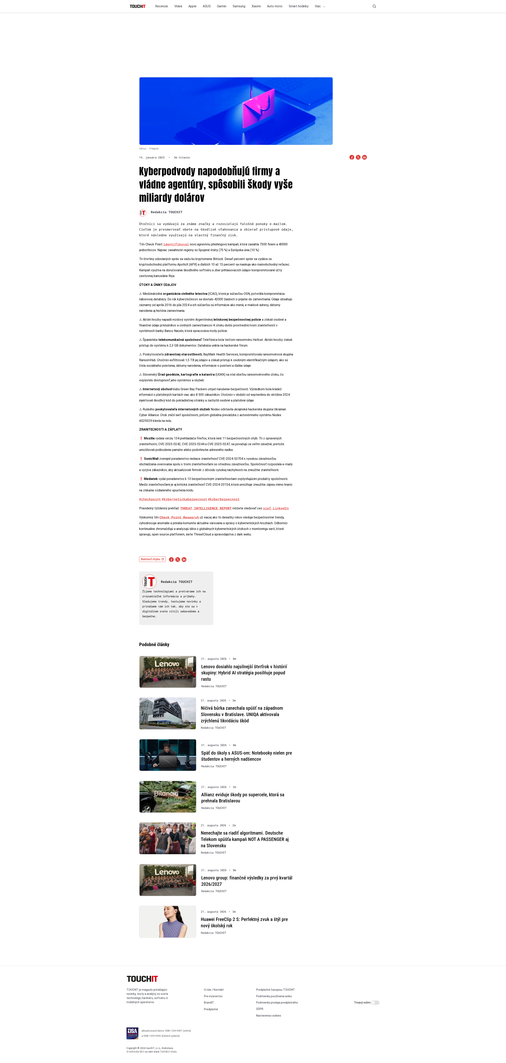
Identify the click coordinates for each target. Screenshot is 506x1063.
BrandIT (209, 1002)
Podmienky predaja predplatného (277, 1002)
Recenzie (161, 6)
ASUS (207, 6)
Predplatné (211, 1009)
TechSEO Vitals (168, 1051)
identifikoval (176, 244)
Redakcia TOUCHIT (166, 212)
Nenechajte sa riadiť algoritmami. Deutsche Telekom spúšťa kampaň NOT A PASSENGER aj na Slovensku (245, 839)
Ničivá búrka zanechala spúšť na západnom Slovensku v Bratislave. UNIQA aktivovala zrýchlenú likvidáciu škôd (242, 714)
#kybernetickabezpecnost (184, 499)
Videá (178, 6)
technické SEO (136, 1051)
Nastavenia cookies (268, 1015)
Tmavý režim (362, 1002)
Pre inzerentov (213, 996)
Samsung (239, 6)
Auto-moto (274, 6)
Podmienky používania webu (274, 996)
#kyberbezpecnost (224, 499)
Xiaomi (256, 6)
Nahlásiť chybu (150, 559)
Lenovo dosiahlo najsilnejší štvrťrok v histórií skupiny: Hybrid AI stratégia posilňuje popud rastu (244, 673)
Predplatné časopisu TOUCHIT (275, 989)
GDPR (259, 1008)
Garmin (221, 6)
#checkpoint (150, 499)
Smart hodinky (299, 6)
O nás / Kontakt (214, 989)
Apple (192, 6)
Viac (318, 6)
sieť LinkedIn (276, 508)
